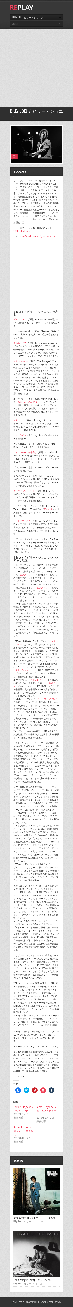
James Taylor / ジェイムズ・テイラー (46, 1110)
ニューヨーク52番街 (47, 699)
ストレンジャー (20, 361)
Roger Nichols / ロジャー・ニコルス (23, 1131)
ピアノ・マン (19, 319)
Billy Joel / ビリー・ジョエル (28, 1221)
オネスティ (18, 420)
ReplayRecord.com (34, 1301)
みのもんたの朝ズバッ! (29, 402)
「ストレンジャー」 (23, 670)
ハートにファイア (21, 521)
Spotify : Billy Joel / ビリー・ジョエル (37, 236)
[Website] (14, 156)
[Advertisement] (36, 68)
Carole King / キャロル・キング (23, 1108)
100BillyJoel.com (21, 231)
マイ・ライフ (19, 435)
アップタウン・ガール (24, 491)
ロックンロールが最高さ (25, 452)
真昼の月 (48, 509)
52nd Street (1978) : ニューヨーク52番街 (35, 1218)
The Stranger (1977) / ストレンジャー (34, 1280)
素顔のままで (19, 343)
